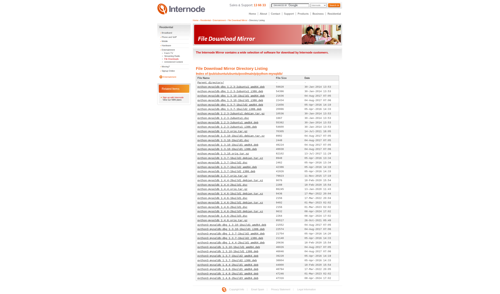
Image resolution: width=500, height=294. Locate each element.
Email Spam (257, 289)
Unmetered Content (173, 62)
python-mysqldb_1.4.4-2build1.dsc (222, 185)
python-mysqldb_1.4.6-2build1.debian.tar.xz (230, 202)
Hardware (166, 45)
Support (289, 13)
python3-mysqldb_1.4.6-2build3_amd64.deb (227, 278)
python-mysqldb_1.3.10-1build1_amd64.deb (227, 144)
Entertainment (168, 50)
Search (332, 5)
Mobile (165, 41)
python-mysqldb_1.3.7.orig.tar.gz (222, 176)
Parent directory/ (210, 82)
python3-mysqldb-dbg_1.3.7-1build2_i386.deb (230, 238)
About (263, 13)
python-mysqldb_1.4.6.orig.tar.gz (222, 220)
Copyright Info (236, 289)
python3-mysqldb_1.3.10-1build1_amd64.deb (228, 247)
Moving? (166, 66)
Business (318, 13)
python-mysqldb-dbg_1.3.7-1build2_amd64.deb (230, 104)
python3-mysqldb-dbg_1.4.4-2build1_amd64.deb (231, 242)
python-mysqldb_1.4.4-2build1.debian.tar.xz (230, 180)
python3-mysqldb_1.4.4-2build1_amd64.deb (227, 265)
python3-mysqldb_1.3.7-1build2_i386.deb (227, 260)
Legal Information (306, 289)
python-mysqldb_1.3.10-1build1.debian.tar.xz (231, 136)
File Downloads (171, 59)
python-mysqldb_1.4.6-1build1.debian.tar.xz (230, 193)
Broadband (167, 33)
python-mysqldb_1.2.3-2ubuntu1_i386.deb (227, 127)
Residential (334, 13)
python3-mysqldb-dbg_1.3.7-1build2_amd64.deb (231, 233)
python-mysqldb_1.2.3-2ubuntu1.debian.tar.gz (231, 113)
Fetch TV (168, 53)
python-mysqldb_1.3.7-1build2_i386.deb (226, 171)
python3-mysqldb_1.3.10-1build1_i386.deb (227, 251)
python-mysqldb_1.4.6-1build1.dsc (222, 198)
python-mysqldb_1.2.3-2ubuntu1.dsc (223, 118)
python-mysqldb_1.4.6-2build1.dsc (222, 207)
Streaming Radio (172, 56)
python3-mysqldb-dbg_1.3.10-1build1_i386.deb (231, 229)
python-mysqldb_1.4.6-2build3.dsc (222, 216)
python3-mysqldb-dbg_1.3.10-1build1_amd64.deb (231, 225)
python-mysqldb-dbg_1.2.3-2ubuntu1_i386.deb (230, 91)
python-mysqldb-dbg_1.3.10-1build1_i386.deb (230, 100)
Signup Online (168, 71)
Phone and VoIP (169, 37)
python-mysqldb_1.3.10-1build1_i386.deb (227, 149)
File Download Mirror (237, 20)
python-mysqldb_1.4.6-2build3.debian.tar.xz (230, 211)
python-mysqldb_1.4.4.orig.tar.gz (222, 189)
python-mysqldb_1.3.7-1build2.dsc (222, 162)
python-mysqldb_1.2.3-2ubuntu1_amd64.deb (227, 122)
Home (252, 13)
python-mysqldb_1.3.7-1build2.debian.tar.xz (230, 158)
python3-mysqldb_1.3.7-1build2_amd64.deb (227, 256)
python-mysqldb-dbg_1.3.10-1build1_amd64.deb (231, 95)
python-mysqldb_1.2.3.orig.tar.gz (222, 131)
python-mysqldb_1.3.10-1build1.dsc (223, 140)
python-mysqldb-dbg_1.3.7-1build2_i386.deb (229, 109)
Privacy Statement (280, 289)
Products (303, 13)
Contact (275, 13)
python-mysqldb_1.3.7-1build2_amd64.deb (227, 167)
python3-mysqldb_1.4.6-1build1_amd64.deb (227, 269)
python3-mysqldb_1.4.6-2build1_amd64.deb (227, 273)
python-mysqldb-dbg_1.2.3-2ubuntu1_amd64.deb (231, 87)
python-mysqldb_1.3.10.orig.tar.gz (223, 153)
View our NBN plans (172, 100)
